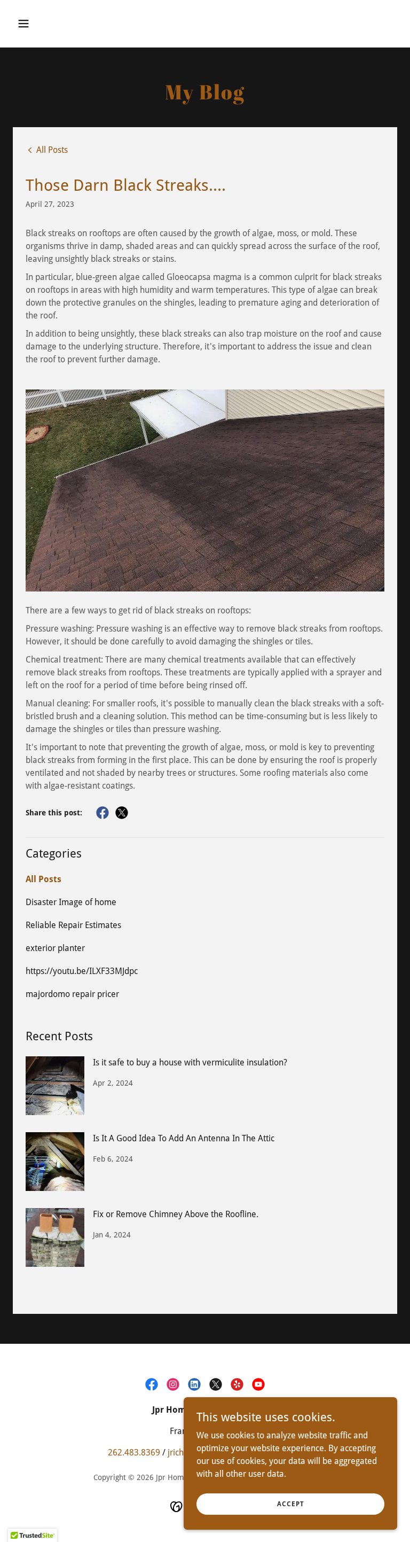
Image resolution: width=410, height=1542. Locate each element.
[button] (57, 23)
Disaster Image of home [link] (71, 902)
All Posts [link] (43, 879)
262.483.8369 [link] (134, 1452)
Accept (290, 1503)
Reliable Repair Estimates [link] (73, 925)
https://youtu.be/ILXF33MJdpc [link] (82, 971)
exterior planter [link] (55, 948)
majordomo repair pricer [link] (72, 994)
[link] (47, 149)
